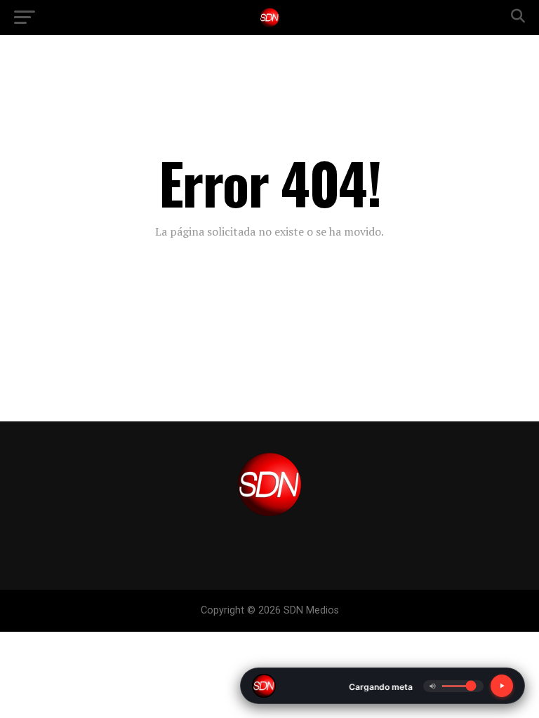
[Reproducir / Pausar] (502, 686)
